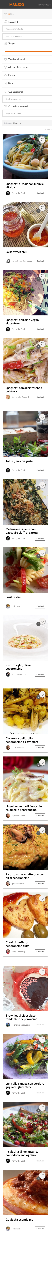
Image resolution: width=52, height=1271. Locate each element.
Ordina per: (8, 123)
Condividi (40, 193)
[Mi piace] (42, 971)
